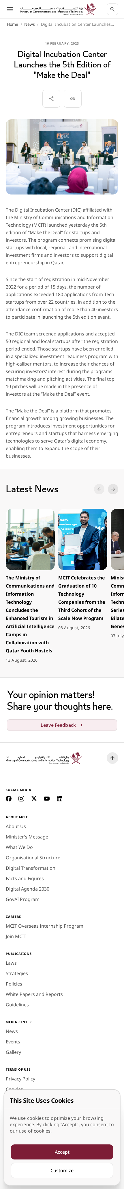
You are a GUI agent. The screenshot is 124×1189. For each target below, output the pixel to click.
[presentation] (30, 586)
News (29, 24)
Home (12, 24)
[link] (58, 9)
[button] (99, 489)
